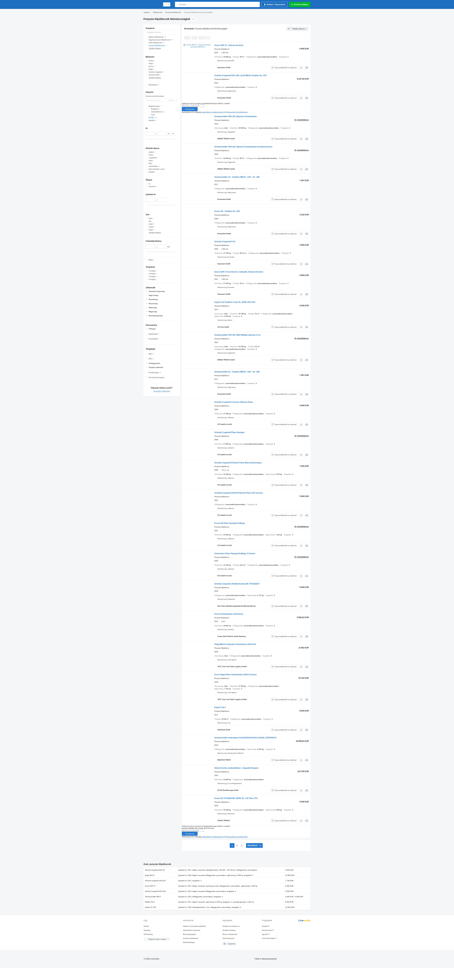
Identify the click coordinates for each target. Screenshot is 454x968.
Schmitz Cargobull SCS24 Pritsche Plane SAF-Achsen (238, 493)
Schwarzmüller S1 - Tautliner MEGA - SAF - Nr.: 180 (237, 372)
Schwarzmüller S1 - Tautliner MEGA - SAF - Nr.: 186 (237, 177)
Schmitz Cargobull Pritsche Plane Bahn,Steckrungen (238, 463)
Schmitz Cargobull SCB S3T (155, 881)
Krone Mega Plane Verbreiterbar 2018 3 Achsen (235, 675)
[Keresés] (177, 4)
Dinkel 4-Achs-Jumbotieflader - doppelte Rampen (236, 768)
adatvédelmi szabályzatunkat (213, 112)
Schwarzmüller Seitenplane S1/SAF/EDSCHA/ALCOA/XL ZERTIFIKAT (245, 738)
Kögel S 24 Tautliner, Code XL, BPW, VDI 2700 (234, 302)
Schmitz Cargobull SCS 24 (155, 870)
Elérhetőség (148, 934)
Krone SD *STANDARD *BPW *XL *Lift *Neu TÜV (236, 798)
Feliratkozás (189, 109)
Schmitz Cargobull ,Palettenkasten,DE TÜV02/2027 (237, 584)
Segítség (147, 930)
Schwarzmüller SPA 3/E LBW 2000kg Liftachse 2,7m (237, 335)
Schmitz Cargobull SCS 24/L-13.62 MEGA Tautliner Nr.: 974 (240, 75)
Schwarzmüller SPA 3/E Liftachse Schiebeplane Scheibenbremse (243, 147)
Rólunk (146, 926)
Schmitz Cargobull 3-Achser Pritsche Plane (233, 402)
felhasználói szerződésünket (236, 112)
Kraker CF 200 (150, 907)
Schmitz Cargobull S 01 (224, 242)
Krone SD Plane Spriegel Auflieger (229, 523)
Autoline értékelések (190, 938)
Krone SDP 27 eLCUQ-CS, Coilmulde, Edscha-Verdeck (238, 272)
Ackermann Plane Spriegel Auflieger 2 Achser (234, 553)
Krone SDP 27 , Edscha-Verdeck (228, 45)
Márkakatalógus (189, 942)
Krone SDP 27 (150, 886)
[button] (301, 67)
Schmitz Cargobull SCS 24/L (155, 891)
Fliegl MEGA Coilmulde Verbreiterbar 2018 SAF (235, 644)
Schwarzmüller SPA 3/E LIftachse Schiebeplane (235, 116)
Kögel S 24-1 (220, 707)
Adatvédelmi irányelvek (191, 930)
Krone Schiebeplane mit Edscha (228, 614)
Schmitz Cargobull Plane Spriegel (229, 432)
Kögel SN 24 (149, 875)
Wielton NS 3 (150, 902)
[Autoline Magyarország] (152, 4)
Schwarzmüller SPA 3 (153, 897)
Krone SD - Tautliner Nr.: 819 (227, 211)
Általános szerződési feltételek (194, 926)
